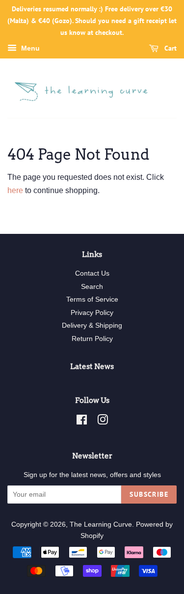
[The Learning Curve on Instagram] (102, 421)
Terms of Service (92, 299)
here (15, 190)
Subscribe (149, 494)
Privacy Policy (92, 312)
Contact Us (92, 273)
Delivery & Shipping (92, 325)
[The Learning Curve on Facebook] (81, 421)
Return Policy (92, 338)
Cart (169, 48)
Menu (29, 49)
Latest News (92, 366)
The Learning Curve (101, 524)
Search (92, 286)
